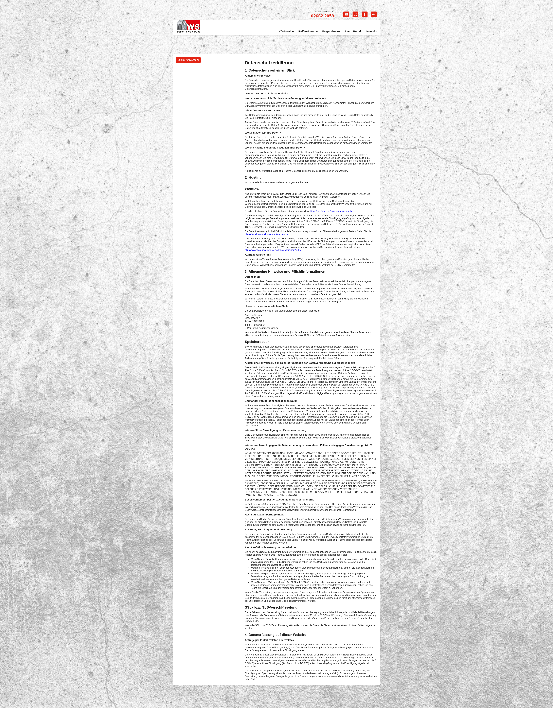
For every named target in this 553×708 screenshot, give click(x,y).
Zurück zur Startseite (188, 60)
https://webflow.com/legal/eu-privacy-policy (331, 211)
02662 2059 (322, 15)
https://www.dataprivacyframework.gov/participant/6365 (273, 250)
